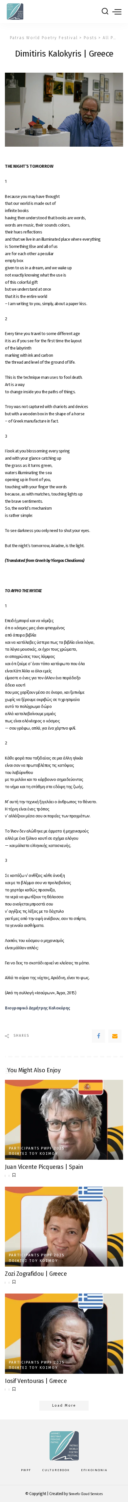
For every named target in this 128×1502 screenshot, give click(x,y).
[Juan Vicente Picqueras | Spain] (64, 1120)
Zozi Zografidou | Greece (36, 1273)
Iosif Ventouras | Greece (36, 1381)
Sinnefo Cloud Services (86, 1494)
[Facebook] (98, 1036)
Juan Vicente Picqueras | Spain (44, 1167)
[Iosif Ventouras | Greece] (64, 1333)
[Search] (105, 11)
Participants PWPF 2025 (36, 1148)
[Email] (114, 1036)
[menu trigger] (116, 11)
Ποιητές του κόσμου (33, 1153)
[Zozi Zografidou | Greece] (64, 1227)
